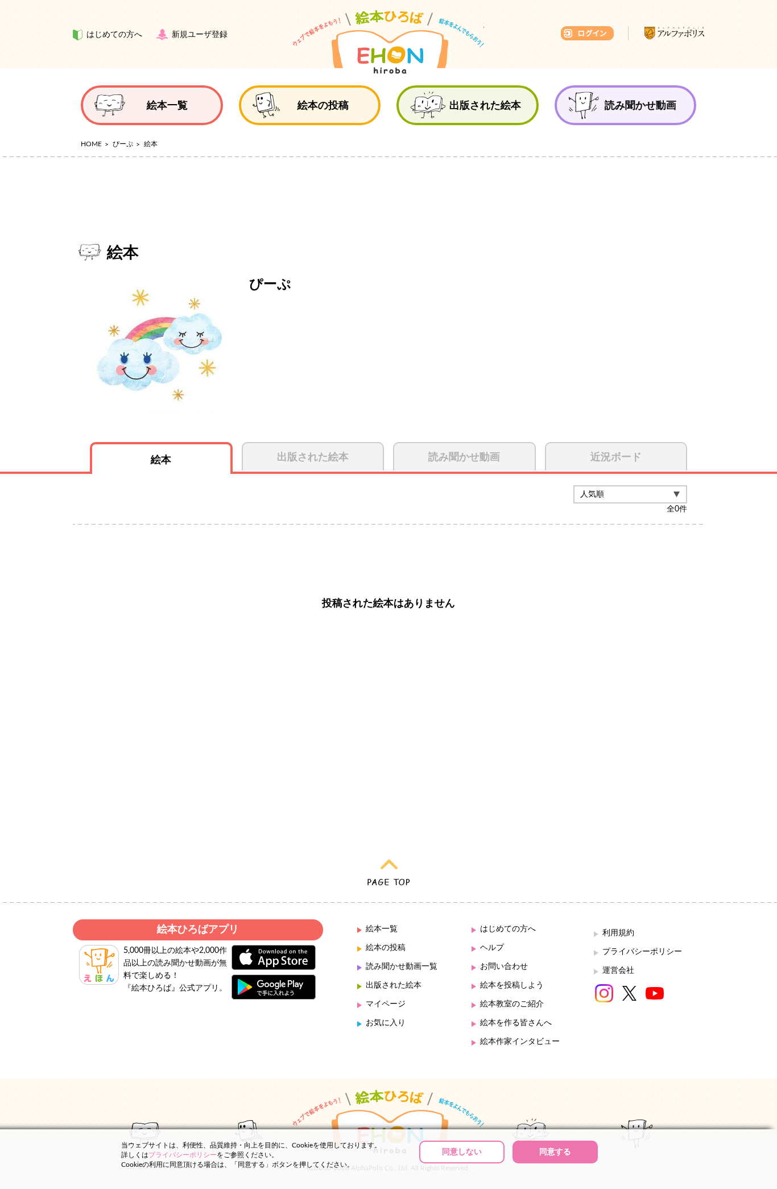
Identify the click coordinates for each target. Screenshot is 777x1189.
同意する (555, 1152)
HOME (91, 144)
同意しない (462, 1152)
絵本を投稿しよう (512, 985)
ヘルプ (492, 948)
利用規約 (618, 933)
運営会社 (618, 971)
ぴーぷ (123, 144)
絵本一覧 (382, 929)
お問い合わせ (504, 967)
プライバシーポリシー (642, 952)
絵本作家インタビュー (520, 1042)
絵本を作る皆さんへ (516, 1023)
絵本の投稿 (386, 948)
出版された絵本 (393, 985)
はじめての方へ (508, 929)
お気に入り (386, 1023)
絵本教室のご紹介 (512, 1004)
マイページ (386, 1004)
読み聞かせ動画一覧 (401, 967)
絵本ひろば (388, 42)
